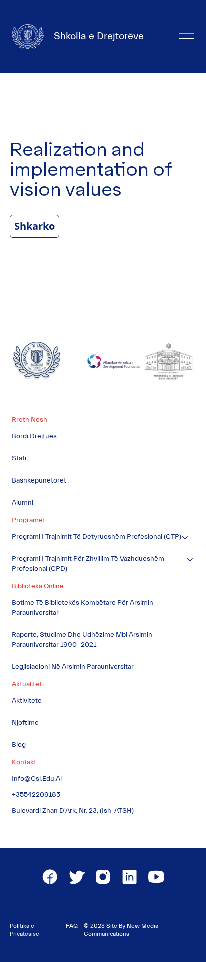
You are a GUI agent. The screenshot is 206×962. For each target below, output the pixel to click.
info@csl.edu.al (37, 779)
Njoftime (25, 723)
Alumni (23, 503)
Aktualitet (27, 684)
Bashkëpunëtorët (39, 480)
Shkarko (34, 226)
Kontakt (24, 762)
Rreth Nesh (30, 420)
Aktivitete (27, 701)
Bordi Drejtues (34, 436)
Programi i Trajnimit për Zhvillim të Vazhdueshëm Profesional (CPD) (88, 564)
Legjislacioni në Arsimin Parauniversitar (73, 667)
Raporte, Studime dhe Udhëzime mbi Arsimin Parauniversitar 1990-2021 (82, 640)
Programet (29, 520)
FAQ (72, 925)
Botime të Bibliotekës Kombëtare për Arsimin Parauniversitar (83, 608)
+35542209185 (36, 795)
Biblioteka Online (38, 586)
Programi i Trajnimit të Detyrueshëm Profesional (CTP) (97, 537)
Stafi (19, 458)
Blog (19, 745)
